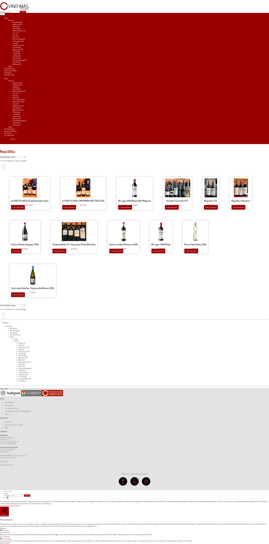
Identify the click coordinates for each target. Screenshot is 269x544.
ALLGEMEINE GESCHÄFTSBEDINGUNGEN (18, 411)
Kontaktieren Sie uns (11, 408)
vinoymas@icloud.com (11, 442)
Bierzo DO (16, 37)
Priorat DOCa (17, 29)
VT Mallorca (22, 381)
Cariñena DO (17, 56)
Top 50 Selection (9, 68)
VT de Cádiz (16, 52)
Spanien (11, 20)
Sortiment (9, 326)
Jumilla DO (16, 54)
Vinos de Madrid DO (19, 39)
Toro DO (15, 35)
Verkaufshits (9, 405)
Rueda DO (16, 26)
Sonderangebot (15, 330)
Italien (10, 66)
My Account (8, 491)
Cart (6, 498)
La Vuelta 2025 (9, 75)
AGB (6, 428)
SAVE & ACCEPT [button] (5, 543)
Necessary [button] (3, 528)
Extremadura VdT (18, 41)
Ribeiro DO (21, 360)
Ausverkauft (16, 251)
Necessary (5, 530)
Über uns (8, 414)
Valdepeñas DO (23, 375)
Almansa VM (17, 58)
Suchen (23, 12)
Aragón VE (21, 343)
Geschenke (7, 73)
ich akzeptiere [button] (4, 506)
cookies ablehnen (14, 506)
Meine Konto (9, 422)
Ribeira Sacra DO (18, 50)
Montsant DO (17, 64)
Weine (6, 18)
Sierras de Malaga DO (19, 60)
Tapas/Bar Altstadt (10, 71)
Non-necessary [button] (5, 537)
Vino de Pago (17, 47)
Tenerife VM (16, 62)
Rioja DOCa (16, 33)
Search (6, 493)
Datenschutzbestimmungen (14, 425)
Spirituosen (13, 333)
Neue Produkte (10, 402)
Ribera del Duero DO (19, 31)
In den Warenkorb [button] (18, 207)
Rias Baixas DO (17, 22)
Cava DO (15, 43)
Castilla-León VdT (18, 45)
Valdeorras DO (17, 24)
